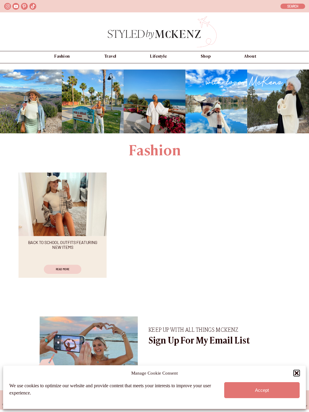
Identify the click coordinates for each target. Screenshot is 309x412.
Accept (262, 390)
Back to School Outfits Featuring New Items (62, 245)
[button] (297, 373)
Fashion (154, 152)
